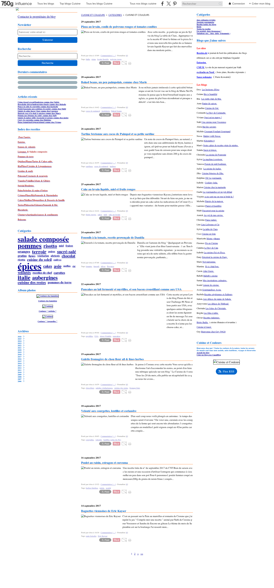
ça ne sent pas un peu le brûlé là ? (219, 196)
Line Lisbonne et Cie (210, 224)
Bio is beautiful (210, 94)
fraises (69, 245)
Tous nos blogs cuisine (143, 3)
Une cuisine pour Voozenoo (213, 122)
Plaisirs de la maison (214, 201)
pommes (30, 245)
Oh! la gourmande (213, 177)
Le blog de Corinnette (216, 112)
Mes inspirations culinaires (215, 280)
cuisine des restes (32, 282)
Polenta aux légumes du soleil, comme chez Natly (37, 115)
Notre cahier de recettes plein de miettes (221, 145)
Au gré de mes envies (213, 215)
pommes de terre (60, 282)
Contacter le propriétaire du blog (37, 16)
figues (32, 255)
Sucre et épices (210, 149)
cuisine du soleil (39, 259)
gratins (22, 255)
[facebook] (162, 3)
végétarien (43, 255)
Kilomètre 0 (209, 140)
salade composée (43, 238)
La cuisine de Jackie (212, 168)
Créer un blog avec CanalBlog (209, 355)
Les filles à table (211, 312)
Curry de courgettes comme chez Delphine (34, 120)
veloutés (24, 273)
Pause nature (211, 219)
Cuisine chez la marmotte (215, 187)
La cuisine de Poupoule (216, 154)
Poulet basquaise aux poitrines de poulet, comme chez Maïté (42, 108)
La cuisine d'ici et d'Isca (214, 252)
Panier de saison (209, 103)
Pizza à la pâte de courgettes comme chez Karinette (38, 106)
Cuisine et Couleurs (93, 15)
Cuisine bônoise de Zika (213, 173)
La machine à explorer (213, 159)
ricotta (21, 259)
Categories (115, 15)
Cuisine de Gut (212, 108)
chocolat (68, 256)
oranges (24, 251)
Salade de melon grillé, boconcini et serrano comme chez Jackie (43, 117)
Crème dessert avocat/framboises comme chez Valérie (38, 102)
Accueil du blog (203, 352)
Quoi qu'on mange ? (213, 117)
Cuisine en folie (209, 233)
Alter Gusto (208, 271)
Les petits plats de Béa (211, 98)
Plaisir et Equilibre (213, 205)
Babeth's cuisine (210, 275)
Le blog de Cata (211, 247)
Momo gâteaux (213, 238)
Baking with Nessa (212, 135)
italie (24, 277)
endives (57, 259)
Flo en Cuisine (211, 243)
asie (58, 266)
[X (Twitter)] (168, 3)
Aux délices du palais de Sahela (217, 298)
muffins (67, 266)
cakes (47, 266)
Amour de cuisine (211, 284)
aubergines (45, 277)
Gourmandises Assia (211, 289)
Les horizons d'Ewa (210, 89)
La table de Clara (210, 229)
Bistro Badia (202, 322)
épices (29, 266)
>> (142, 553)
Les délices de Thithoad (218, 303)
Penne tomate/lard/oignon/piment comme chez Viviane (39, 122)
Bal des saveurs (209, 126)
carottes (59, 273)
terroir (39, 251)
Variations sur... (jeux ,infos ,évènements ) (213, 33)
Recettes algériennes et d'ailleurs (218, 294)
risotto (50, 245)
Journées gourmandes (205, 22)
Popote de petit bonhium (215, 163)
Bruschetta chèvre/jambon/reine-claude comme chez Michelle (42, 104)
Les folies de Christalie (216, 308)
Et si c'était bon (212, 266)
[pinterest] (174, 3)
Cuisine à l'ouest (204, 326)
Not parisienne (209, 261)
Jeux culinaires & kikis (206, 20)
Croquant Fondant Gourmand (217, 131)
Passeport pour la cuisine (213, 210)
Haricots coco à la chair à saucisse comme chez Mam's (39, 113)
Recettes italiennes (211, 317)
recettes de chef (42, 272)
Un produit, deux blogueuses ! (209, 31)
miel (61, 245)
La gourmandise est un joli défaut (217, 191)
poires (51, 251)
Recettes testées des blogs (206, 24)
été (74, 266)
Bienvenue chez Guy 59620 (213, 331)
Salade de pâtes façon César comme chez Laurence (38, 111)
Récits (199, 26)
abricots (55, 255)
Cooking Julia (211, 182)
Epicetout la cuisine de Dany (215, 257)
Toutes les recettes (204, 29)
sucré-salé (66, 251)
